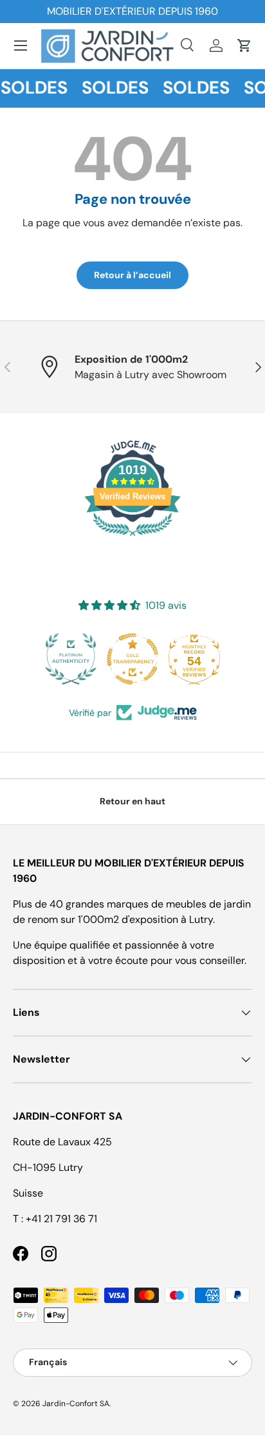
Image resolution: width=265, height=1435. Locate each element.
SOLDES (113, 88)
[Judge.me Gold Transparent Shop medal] (132, 658)
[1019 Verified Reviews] (132, 538)
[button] (244, 45)
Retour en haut (132, 801)
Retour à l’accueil (132, 275)
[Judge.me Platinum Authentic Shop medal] (70, 658)
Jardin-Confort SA (75, 1403)
